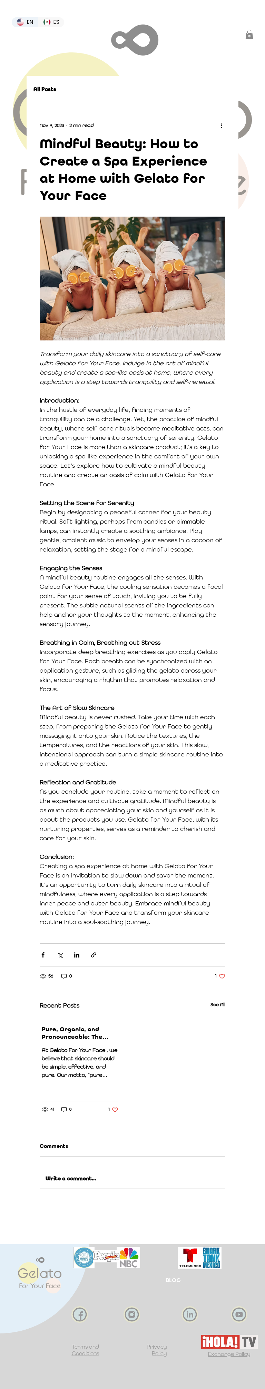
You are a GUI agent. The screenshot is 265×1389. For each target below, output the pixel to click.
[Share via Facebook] (43, 955)
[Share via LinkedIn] (76, 955)
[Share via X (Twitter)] (60, 955)
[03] (132, 1314)
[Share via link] (93, 955)
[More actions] (221, 125)
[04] (189, 1314)
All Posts (44, 89)
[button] (249, 34)
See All (217, 1004)
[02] (79, 1314)
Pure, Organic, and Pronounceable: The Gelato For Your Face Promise (74, 1033)
